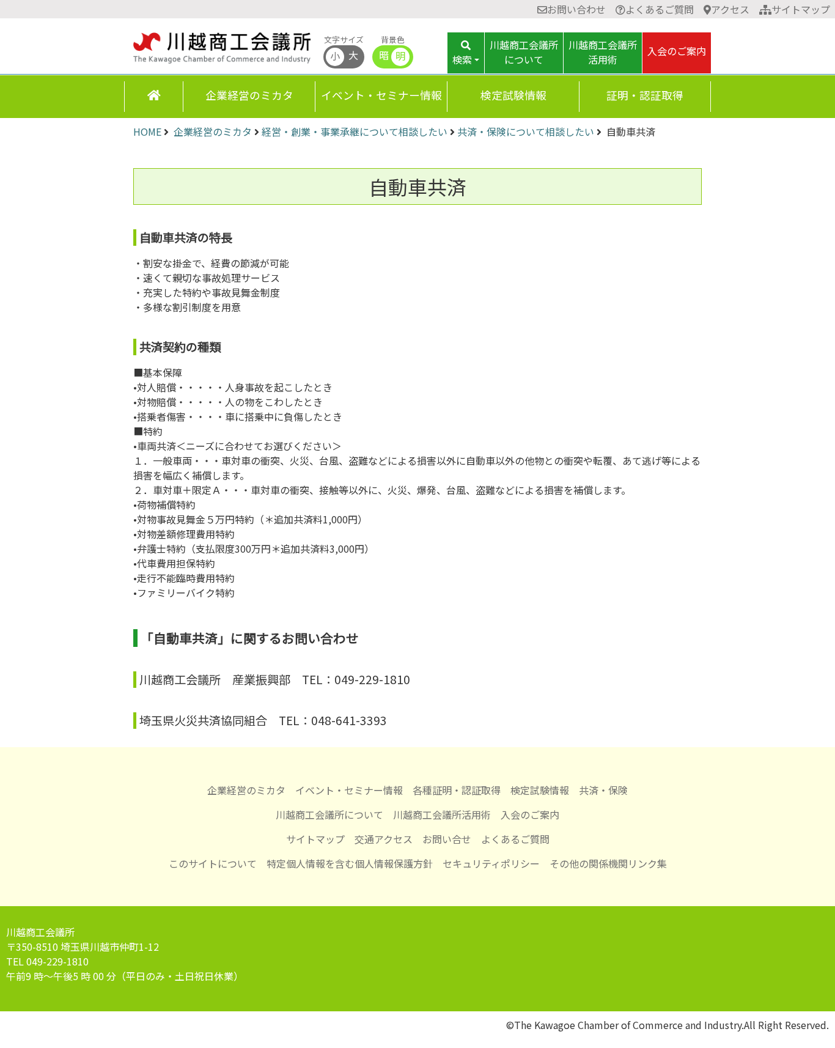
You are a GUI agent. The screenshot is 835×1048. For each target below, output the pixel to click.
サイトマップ (800, 9)
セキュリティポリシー (491, 863)
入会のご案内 (676, 50)
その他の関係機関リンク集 (608, 863)
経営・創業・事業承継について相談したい (354, 131)
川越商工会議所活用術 (442, 814)
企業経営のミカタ (249, 95)
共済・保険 (603, 790)
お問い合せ (446, 839)
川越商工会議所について (329, 814)
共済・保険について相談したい (525, 131)
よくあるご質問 (659, 9)
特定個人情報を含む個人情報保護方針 (350, 863)
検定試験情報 (513, 95)
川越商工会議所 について (524, 52)
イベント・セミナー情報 (381, 95)
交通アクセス (384, 839)
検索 (462, 59)
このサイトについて (213, 863)
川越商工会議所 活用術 (602, 52)
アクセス (730, 9)
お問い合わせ (576, 9)
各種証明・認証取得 (457, 790)
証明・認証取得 (644, 95)
